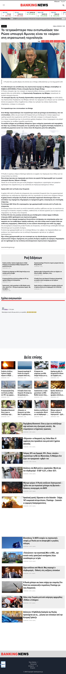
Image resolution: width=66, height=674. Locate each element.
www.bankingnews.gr (7, 247)
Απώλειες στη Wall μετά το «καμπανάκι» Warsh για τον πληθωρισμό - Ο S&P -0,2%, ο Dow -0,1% (41, 412)
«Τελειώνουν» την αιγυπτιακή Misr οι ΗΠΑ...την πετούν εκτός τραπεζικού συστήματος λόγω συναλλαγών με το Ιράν (41, 555)
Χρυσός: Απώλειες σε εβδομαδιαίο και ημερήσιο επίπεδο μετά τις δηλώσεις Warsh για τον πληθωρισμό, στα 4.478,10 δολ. (48, 286)
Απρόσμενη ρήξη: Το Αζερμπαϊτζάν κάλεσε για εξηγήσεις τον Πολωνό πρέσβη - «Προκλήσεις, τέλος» (48, 272)
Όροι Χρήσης (32, 662)
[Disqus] (33, 327)
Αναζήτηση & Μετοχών (63, 5)
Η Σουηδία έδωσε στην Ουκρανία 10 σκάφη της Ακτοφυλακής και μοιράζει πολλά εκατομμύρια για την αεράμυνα (48, 279)
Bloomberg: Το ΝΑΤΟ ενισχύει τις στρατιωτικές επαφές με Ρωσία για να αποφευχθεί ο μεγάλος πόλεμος (41, 541)
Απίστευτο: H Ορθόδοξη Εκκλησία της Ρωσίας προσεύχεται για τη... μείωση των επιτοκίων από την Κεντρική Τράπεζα (43, 615)
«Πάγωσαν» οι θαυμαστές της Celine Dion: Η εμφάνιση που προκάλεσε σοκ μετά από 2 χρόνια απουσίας (24, 412)
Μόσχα (62, 41)
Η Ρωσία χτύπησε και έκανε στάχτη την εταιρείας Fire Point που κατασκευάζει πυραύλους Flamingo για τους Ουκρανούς (42, 585)
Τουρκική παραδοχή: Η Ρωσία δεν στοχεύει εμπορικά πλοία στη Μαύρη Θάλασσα (48, 264)
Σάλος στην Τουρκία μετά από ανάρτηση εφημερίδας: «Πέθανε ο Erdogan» (43, 598)
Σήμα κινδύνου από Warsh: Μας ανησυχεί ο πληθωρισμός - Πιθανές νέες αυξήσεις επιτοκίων (41, 569)
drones (47, 41)
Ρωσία (43, 41)
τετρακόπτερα (57, 41)
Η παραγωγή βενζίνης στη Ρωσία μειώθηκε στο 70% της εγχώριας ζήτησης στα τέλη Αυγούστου (15, 279)
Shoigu (51, 41)
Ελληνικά (56, 1)
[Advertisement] (33, 523)
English (63, 1)
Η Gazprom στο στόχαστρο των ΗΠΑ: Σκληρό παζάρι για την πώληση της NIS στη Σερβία (16, 272)
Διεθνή (4, 26)
